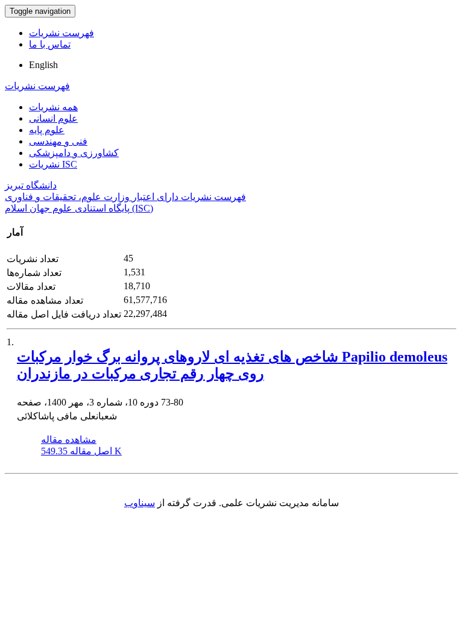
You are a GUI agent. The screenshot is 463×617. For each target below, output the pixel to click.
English (43, 65)
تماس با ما (50, 44)
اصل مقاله (81, 451)
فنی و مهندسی (58, 141)
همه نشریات (53, 107)
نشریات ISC (53, 164)
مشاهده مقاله (68, 439)
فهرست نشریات (61, 33)
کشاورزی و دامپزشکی (74, 153)
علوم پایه (47, 130)
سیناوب (139, 503)
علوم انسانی (53, 118)
